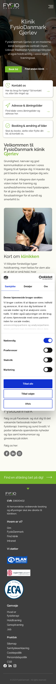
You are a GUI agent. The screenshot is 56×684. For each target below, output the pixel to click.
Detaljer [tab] (28, 286)
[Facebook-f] (5, 666)
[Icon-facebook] (6, 453)
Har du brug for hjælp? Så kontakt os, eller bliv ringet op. (23, 92)
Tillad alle (28, 383)
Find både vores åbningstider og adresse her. (22, 112)
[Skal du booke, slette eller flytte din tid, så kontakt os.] (49, 132)
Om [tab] (46, 286)
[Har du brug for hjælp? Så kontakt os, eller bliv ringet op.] (49, 91)
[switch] (48, 350)
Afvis (28, 403)
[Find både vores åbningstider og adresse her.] (49, 111)
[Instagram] (19, 453)
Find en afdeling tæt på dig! (23, 477)
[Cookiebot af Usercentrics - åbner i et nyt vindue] (39, 278)
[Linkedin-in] (13, 453)
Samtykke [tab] (10, 286)
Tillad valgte (28, 393)
